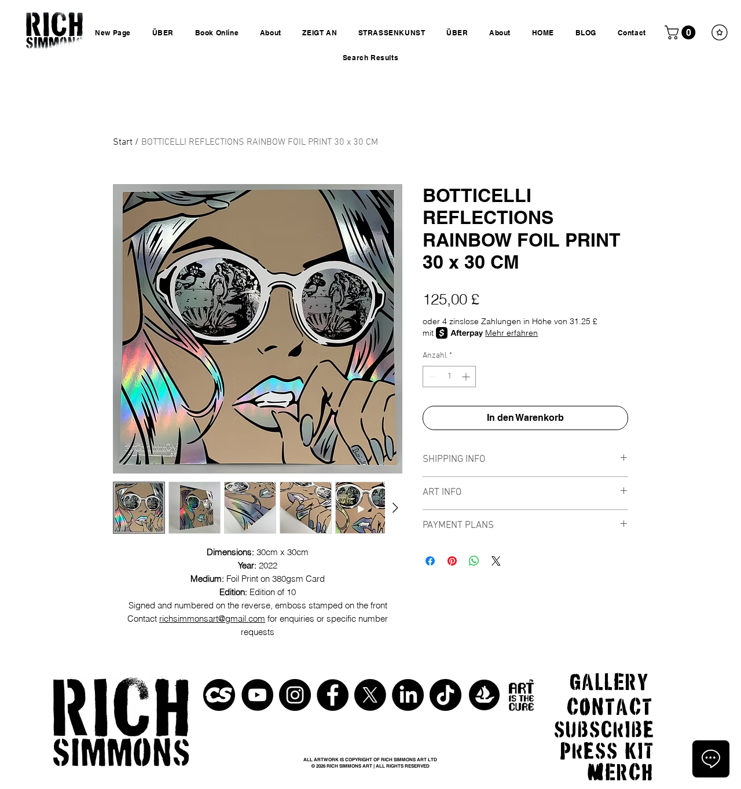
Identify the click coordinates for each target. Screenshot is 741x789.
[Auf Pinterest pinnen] (452, 561)
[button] (682, 32)
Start (123, 142)
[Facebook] (333, 695)
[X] (370, 695)
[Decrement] (431, 376)
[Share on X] (496, 561)
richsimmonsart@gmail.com (212, 618)
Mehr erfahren (511, 333)
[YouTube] (257, 695)
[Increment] (467, 376)
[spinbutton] (449, 376)
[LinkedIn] (408, 695)
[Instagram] (295, 695)
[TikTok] (445, 695)
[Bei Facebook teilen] (430, 561)
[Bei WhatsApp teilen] (474, 561)
